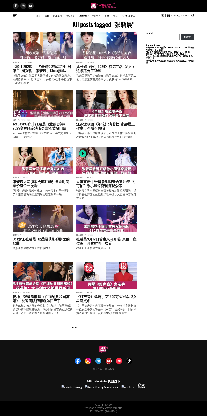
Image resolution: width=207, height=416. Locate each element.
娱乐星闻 (57, 15)
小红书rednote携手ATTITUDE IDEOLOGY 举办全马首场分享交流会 (170, 48)
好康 (107, 15)
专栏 (115, 15)
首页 (38, 15)
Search (149, 33)
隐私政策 (109, 368)
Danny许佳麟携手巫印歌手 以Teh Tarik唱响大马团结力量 (169, 57)
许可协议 (97, 368)
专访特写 (96, 15)
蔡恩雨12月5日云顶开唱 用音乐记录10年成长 (167, 54)
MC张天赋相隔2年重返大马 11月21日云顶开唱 (168, 52)
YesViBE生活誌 (128, 15)
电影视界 (70, 15)
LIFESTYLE (83, 15)
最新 (47, 15)
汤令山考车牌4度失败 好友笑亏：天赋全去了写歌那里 (170, 61)
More (74, 327)
